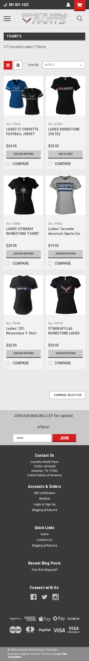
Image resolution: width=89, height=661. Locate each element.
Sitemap (51, 649)
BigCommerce (30, 654)
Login (37, 504)
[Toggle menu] (7, 18)
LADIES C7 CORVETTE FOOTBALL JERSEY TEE (22, 134)
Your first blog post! (45, 569)
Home (45, 534)
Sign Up (50, 504)
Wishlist (44, 498)
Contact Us (44, 540)
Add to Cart (66, 154)
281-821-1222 (18, 5)
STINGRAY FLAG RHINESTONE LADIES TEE (64, 333)
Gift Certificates (44, 493)
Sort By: (33, 65)
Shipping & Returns (44, 510)
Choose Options (24, 154)
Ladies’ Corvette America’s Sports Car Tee (64, 233)
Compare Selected (67, 395)
